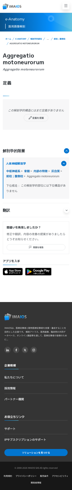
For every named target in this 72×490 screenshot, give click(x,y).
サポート (10, 428)
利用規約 (8, 475)
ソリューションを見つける (36, 452)
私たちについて (14, 377)
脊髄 (27, 171)
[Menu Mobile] (65, 5)
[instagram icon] (34, 350)
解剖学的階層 (14, 150)
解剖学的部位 (36, 38)
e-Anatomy (20, 38)
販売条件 (44, 475)
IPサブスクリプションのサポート (25, 439)
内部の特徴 (41, 171)
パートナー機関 (14, 399)
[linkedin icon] (7, 350)
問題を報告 (38, 247)
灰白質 (55, 171)
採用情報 (10, 388)
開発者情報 (36, 482)
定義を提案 (38, 118)
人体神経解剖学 (16, 163)
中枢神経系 (13, 171)
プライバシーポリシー (26, 475)
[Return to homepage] (15, 317)
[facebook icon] (16, 350)
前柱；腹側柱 (59, 38)
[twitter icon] (25, 350)
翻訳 (6, 210)
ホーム (8, 38)
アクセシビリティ (60, 475)
